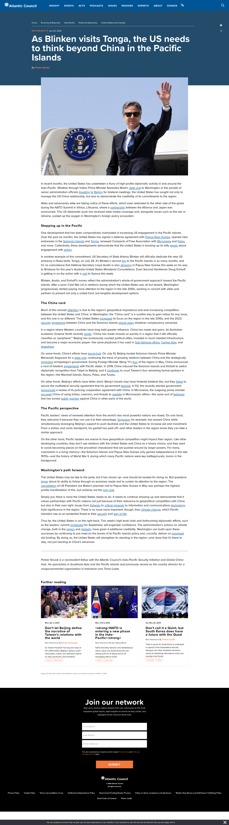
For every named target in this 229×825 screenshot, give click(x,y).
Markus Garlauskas (69, 642)
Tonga (95, 241)
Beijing (98, 192)
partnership (117, 207)
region (70, 529)
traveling (84, 192)
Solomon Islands (73, 241)
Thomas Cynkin (168, 639)
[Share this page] (221, 31)
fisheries (95, 505)
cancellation (48, 486)
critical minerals (114, 505)
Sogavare (123, 419)
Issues (112, 5)
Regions (127, 5)
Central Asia (169, 342)
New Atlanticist (39, 30)
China (34, 22)
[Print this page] (221, 25)
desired (126, 386)
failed (179, 381)
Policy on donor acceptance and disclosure (153, 793)
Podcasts (96, 5)
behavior (179, 394)
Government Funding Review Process (115, 793)
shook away (126, 323)
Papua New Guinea (157, 237)
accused (46, 394)
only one (108, 490)
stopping (126, 265)
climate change (151, 509)
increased (106, 318)
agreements (71, 366)
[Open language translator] (182, 5)
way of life (120, 514)
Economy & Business (50, 22)
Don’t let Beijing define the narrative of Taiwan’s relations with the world (63, 632)
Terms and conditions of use (51, 793)
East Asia (58, 660)
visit (84, 273)
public (65, 398)
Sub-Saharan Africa (147, 342)
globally (86, 529)
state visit (135, 188)
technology (178, 505)
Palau (181, 241)
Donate (172, 5)
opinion (74, 398)
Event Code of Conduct (106, 798)
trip (124, 261)
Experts (143, 5)
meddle (117, 394)
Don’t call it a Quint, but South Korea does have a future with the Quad (165, 631)
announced (48, 390)
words (174, 245)
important (47, 362)
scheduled (76, 525)
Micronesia (164, 241)
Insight (54, 5)
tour (135, 362)
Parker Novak (42, 67)
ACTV (82, 5)
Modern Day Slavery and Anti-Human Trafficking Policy (198, 793)
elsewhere (47, 346)
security (46, 323)
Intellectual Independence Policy (81, 793)
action (68, 250)
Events (69, 5)
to (92, 192)
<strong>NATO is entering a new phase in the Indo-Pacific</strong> (112, 632)
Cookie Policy (29, 793)
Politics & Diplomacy (88, 22)
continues (113, 370)
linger (44, 481)
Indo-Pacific (69, 22)
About (158, 5)
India (159, 660)
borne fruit (94, 353)
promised (178, 533)
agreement (58, 323)
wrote (87, 334)
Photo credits (126, 798)
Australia (150, 660)
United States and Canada (113, 22)
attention (73, 310)
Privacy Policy (124, 752)
